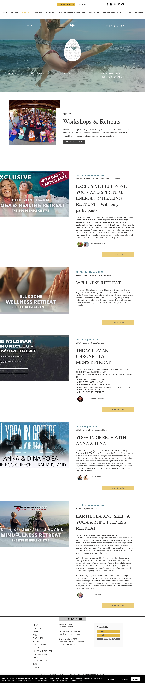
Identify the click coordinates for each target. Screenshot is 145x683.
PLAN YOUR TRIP (40, 654)
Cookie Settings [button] (110, 679)
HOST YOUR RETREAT (42, 651)
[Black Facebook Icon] (107, 4)
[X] (118, 4)
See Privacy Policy (75, 680)
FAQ (101, 675)
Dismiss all (124, 679)
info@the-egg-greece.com (70, 634)
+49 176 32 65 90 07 (74, 631)
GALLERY (37, 631)
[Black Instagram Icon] (111, 4)
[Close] (142, 679)
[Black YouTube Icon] (122, 4)
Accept (135, 679)
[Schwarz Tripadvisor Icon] (114, 4)
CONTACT (37, 667)
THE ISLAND (38, 657)
